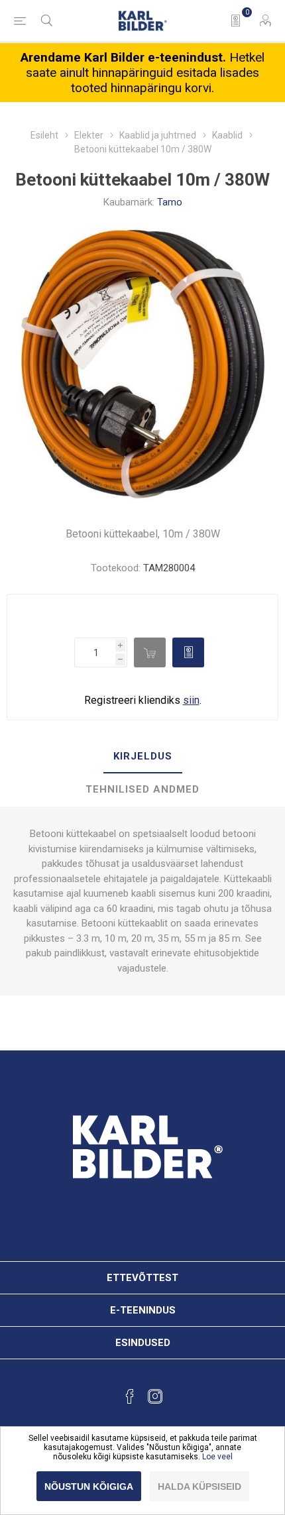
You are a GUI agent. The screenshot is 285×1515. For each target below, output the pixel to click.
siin (191, 700)
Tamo (169, 202)
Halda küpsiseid (199, 1486)
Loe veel (217, 1456)
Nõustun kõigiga (88, 1486)
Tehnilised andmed (143, 789)
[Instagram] (155, 1396)
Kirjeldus (142, 756)
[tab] (142, 756)
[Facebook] (130, 1396)
